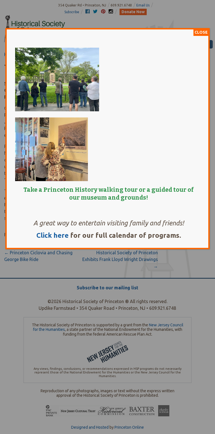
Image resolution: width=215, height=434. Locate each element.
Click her (50, 235)
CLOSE (201, 32)
